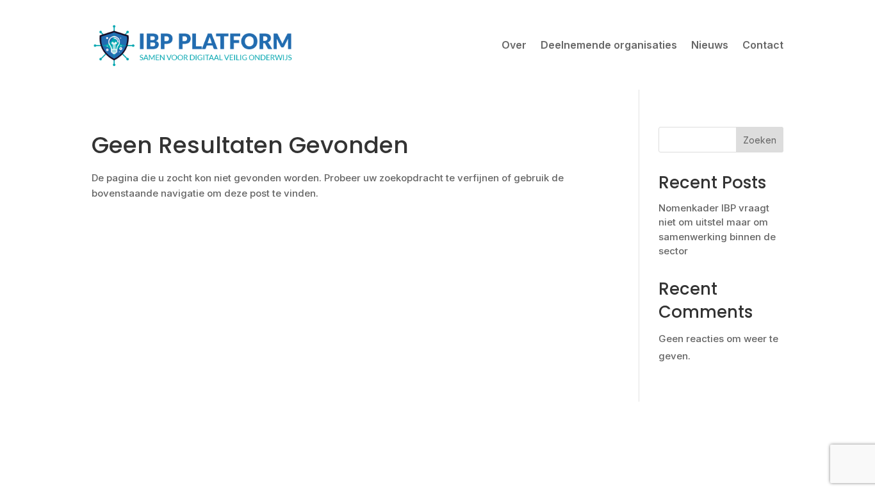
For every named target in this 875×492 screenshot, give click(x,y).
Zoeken (759, 140)
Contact (762, 44)
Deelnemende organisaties (609, 44)
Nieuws (709, 44)
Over (514, 44)
